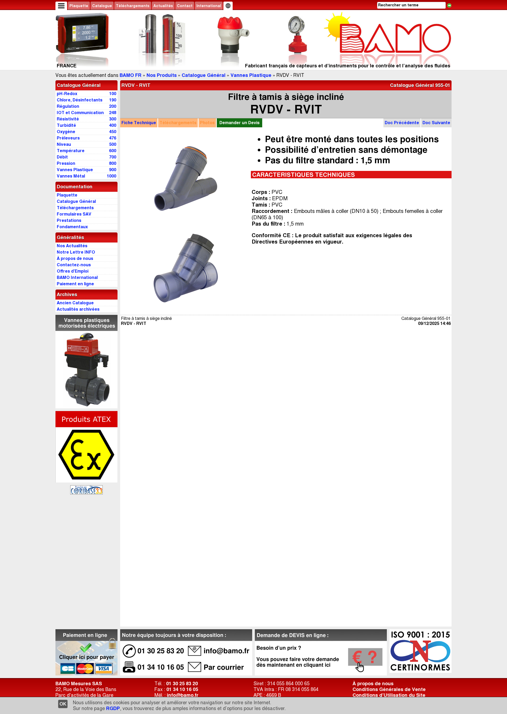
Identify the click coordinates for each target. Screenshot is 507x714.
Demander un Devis (239, 122)
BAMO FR (131, 75)
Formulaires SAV (74, 214)
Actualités (163, 6)
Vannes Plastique (251, 75)
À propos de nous (373, 683)
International (208, 6)
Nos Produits (162, 75)
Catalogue (102, 6)
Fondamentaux (72, 227)
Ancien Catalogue (75, 303)
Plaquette (78, 6)
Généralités (70, 237)
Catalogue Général (204, 75)
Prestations (69, 220)
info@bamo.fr (182, 695)
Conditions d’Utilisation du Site (389, 695)
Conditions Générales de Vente (389, 689)
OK (62, 704)
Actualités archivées (78, 309)
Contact (185, 6)
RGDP (113, 708)
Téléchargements (132, 6)
